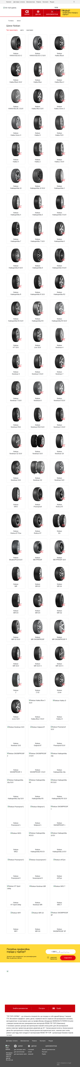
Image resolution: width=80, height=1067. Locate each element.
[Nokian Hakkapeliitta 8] (59, 232)
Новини (38, 2)
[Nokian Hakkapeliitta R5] (37, 789)
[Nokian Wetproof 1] (37, 815)
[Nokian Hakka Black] (59, 46)
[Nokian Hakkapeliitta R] (15, 285)
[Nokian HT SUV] (15, 338)
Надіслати (68, 958)
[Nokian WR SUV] (15, 656)
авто (22, 30)
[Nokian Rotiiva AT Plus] (15, 524)
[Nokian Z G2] (37, 683)
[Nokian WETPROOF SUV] (59, 550)
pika (58, 1064)
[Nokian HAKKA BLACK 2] (15, 46)
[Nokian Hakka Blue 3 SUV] (37, 709)
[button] (56, 7)
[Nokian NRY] (15, 922)
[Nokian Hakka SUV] (59, 125)
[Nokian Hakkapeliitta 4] (15, 205)
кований (30, 1054)
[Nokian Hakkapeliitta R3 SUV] (59, 311)
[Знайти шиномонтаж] (15, 971)
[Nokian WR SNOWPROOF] (37, 630)
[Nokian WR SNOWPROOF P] (59, 630)
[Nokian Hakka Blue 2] (59, 72)
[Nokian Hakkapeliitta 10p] (59, 762)
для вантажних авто (20, 1054)
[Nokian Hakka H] (37, 125)
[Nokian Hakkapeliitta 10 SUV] (37, 179)
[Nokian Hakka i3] (59, 709)
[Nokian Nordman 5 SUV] (37, 364)
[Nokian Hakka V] (15, 152)
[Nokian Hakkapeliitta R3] (37, 311)
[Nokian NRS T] (59, 895)
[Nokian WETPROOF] (37, 550)
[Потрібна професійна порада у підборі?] (70, 13)
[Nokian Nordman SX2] (15, 470)
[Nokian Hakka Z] (37, 152)
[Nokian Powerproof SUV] (59, 736)
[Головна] (9, 1047)
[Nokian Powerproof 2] (15, 868)
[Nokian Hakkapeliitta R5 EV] (37, 842)
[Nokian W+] (59, 524)
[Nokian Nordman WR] (37, 895)
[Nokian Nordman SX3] (15, 736)
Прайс (58, 1008)
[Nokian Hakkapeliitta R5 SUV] (59, 789)
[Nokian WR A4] (59, 577)
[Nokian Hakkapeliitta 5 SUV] (59, 205)
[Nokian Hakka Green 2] (59, 99)
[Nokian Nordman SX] (59, 444)
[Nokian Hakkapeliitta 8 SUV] (15, 258)
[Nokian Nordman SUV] (37, 444)
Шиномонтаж (30, 2)
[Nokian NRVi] (15, 497)
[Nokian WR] (15, 577)
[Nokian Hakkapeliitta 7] (15, 232)
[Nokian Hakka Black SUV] (15, 72)
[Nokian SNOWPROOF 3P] (59, 922)
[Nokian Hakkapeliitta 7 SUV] (37, 232)
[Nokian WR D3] (15, 603)
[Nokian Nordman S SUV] (59, 417)
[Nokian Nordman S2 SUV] (15, 444)
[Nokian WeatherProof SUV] (15, 550)
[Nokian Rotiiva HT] (37, 524)
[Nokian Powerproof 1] (15, 815)
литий (30, 1052)
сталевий (31, 1049)
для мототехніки (19, 1052)
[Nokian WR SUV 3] (37, 656)
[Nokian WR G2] (59, 603)
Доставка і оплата (19, 2)
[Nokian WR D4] (37, 603)
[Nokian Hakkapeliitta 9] (37, 258)
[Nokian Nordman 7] (59, 364)
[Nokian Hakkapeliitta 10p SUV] (15, 789)
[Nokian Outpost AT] (37, 736)
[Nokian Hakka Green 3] (15, 125)
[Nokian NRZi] (15, 842)
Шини (19, 20)
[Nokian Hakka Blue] (37, 72)
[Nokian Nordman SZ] (37, 470)
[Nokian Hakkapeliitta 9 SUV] (59, 258)
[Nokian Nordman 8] (37, 391)
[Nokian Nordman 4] (59, 338)
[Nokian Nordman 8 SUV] (59, 391)
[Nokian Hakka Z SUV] (59, 152)
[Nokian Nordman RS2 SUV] (37, 417)
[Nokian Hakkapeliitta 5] (37, 205)
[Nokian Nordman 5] (15, 364)
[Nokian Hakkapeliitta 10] (15, 179)
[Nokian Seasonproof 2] (37, 868)
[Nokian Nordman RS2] (15, 417)
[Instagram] (56, 1064)
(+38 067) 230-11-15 (61, 10)
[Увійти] (74, 1)
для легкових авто (20, 1049)
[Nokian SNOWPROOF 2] (15, 762)
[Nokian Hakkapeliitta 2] (59, 179)
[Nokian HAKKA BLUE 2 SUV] (15, 99)
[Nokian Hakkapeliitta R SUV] (37, 285)
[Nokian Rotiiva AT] (59, 497)
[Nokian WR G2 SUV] (15, 630)
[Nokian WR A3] (37, 577)
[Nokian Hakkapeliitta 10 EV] (59, 842)
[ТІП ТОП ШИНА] (10, 8)
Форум (52, 2)
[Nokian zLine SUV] (15, 709)
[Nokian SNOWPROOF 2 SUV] (37, 762)
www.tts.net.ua (13, 990)
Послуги (42, 1008)
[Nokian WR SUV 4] (59, 656)
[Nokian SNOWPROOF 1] (59, 815)
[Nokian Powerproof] (37, 497)
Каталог (8, 2)
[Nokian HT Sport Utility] (15, 895)
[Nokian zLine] (59, 683)
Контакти (45, 2)
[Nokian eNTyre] (59, 868)
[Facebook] (48, 1064)
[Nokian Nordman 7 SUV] (15, 391)
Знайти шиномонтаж (20, 1008)
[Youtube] (52, 1064)
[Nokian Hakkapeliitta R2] (59, 285)
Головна (11, 20)
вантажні (30, 30)
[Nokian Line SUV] (37, 338)
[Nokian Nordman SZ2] (59, 470)
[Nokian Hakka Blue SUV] (37, 99)
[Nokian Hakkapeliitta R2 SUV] (15, 311)
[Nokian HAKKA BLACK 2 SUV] (37, 46)
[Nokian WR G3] (37, 922)
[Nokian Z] (15, 683)
